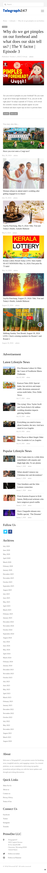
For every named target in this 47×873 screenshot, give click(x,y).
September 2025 (8, 586)
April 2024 (6, 654)
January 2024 (7, 666)
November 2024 (8, 626)
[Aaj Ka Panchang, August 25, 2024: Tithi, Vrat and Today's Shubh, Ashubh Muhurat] (23, 275)
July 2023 (6, 681)
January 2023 (7, 705)
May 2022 (6, 725)
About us (6, 789)
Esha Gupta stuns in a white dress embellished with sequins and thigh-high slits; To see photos (30, 460)
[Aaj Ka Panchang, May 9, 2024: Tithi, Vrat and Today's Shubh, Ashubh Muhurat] (23, 202)
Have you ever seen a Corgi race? (16, 151)
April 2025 (6, 606)
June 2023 (6, 685)
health (6, 113)
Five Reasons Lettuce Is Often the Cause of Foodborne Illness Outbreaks (29, 371)
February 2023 (8, 701)
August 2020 (7, 741)
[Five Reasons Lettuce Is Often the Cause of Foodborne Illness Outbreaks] (9, 368)
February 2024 (8, 662)
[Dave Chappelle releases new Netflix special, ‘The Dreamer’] (9, 511)
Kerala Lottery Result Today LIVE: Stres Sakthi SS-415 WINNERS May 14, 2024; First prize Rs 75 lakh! (22, 263)
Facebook (6, 815)
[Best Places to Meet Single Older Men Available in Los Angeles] (9, 437)
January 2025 (7, 618)
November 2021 (8, 729)
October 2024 (7, 630)
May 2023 (6, 689)
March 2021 (7, 737)
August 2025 (7, 590)
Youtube (6, 827)
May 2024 (6, 650)
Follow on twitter (14, 854)
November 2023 (8, 673)
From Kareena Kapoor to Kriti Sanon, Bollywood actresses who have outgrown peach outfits (30, 499)
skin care (14, 113)
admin (28, 377)
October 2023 (7, 677)
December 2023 (8, 670)
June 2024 (6, 646)
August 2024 (7, 638)
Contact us (6, 793)
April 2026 (6, 558)
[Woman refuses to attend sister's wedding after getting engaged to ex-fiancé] (23, 160)
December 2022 (8, 709)
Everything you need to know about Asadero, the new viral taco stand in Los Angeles (30, 425)
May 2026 (6, 554)
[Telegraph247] (15, 11)
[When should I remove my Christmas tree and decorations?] (9, 472)
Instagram (6, 823)
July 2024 (6, 642)
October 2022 (7, 717)
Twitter (5, 819)
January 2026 (7, 570)
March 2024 (7, 658)
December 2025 (8, 574)
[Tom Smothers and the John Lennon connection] (9, 484)
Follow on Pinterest (14, 858)
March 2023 (7, 697)
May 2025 (6, 602)
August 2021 (7, 733)
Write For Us (7, 785)
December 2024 (8, 622)
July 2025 (6, 594)
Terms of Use (7, 801)
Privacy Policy (8, 797)
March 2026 (7, 562)
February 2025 (8, 614)
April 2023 (6, 693)
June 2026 (6, 550)
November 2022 (8, 713)
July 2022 (6, 721)
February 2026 (8, 566)
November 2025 (8, 578)
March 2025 (7, 610)
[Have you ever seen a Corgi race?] (23, 129)
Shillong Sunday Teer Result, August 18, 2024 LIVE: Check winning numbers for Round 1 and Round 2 (22, 336)
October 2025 (7, 582)
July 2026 (6, 546)
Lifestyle (5, 26)
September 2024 (8, 634)
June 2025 (6, 598)
